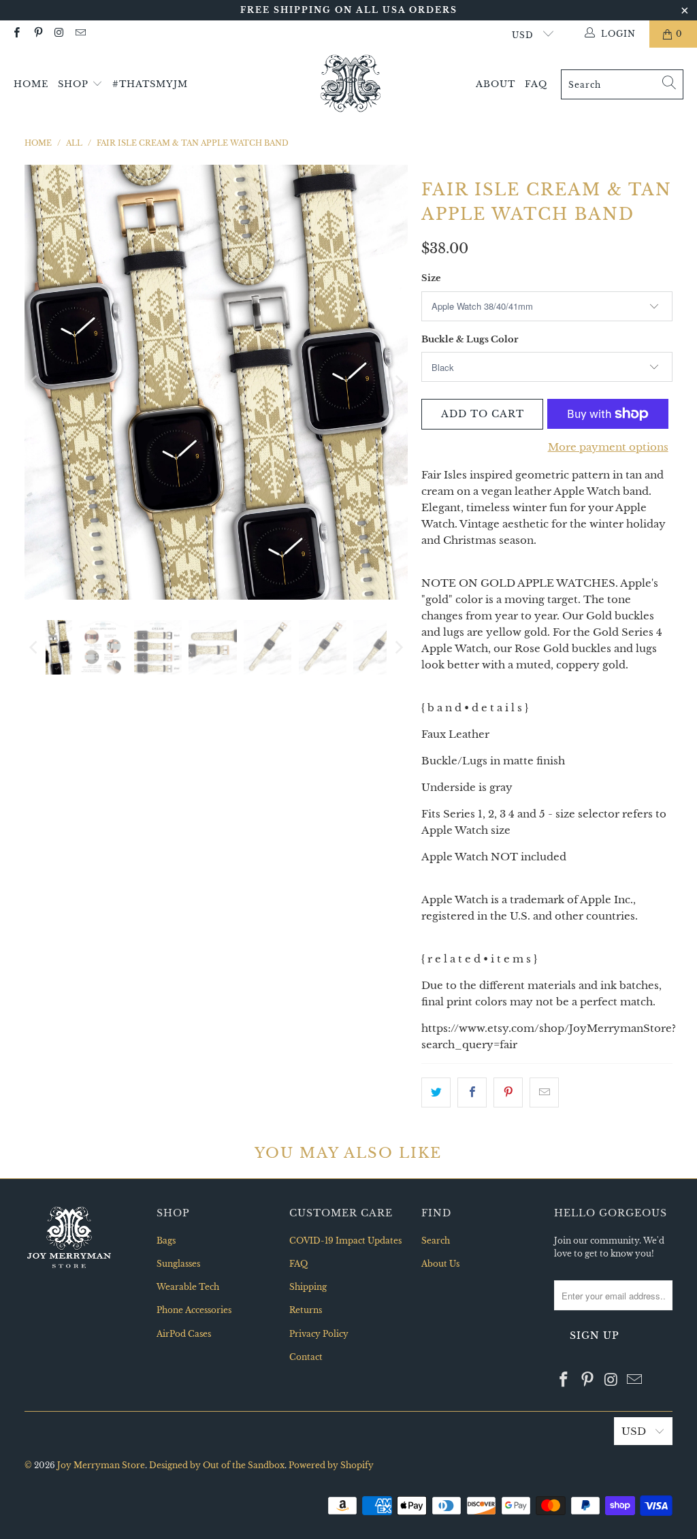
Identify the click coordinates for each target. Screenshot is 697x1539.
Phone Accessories (194, 1310)
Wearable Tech (188, 1287)
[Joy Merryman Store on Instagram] (59, 34)
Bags (166, 1240)
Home (31, 84)
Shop (75, 84)
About (495, 84)
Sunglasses (178, 1264)
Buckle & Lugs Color (469, 339)
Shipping (308, 1287)
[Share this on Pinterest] (508, 1092)
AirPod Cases (184, 1334)
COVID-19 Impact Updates (345, 1240)
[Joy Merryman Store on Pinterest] (37, 34)
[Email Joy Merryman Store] (80, 34)
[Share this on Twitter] (436, 1092)
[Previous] (35, 382)
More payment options (608, 446)
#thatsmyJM (150, 84)
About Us (440, 1264)
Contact (306, 1357)
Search (435, 1240)
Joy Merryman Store (101, 1465)
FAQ (536, 84)
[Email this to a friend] (544, 1092)
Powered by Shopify (331, 1465)
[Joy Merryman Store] (350, 84)
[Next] (397, 382)
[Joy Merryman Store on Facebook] (16, 34)
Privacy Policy (318, 1334)
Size (431, 278)
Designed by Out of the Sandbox (217, 1465)
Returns (305, 1310)
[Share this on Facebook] (472, 1092)
